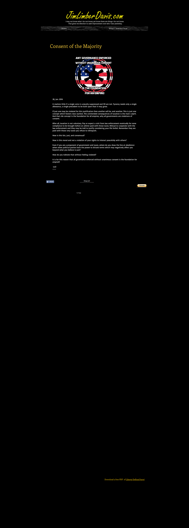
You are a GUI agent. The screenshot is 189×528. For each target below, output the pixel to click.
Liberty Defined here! (135, 479)
